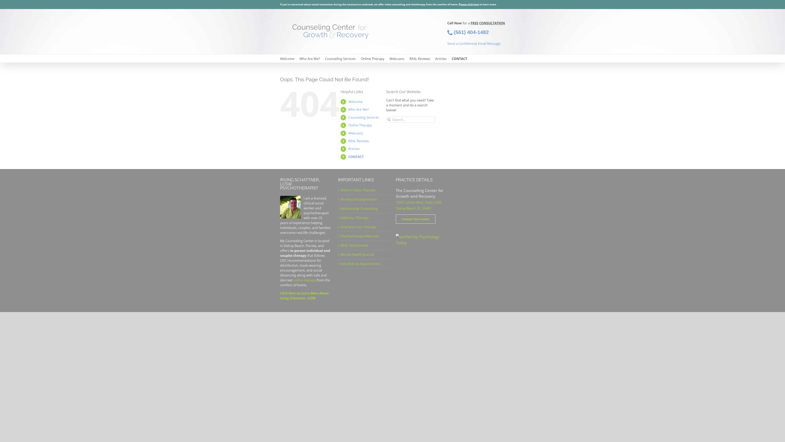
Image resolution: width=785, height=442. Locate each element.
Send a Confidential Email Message (474, 43)
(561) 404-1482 (470, 32)
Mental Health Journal (357, 254)
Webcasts (355, 133)
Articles (354, 149)
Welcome (355, 101)
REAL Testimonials (354, 245)
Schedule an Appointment (360, 264)
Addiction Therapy (354, 217)
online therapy (304, 280)
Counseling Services (363, 117)
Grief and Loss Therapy (358, 227)
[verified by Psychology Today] (421, 236)
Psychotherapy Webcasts (359, 236)
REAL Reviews (358, 141)
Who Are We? (358, 109)
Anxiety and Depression (358, 199)
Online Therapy (360, 125)
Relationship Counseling (359, 208)
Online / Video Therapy (358, 190)
